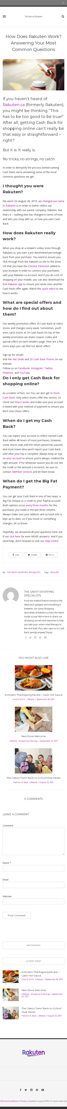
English (54, 572)
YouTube (24, 372)
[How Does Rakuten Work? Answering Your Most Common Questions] (33, 77)
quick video (48, 288)
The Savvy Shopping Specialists (23, 572)
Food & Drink (19, 699)
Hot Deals (18, 359)
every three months (37, 505)
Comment (8, 825)
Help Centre (51, 541)
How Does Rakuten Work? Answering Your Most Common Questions (34, 43)
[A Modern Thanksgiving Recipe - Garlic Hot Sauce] (33, 679)
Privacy (23, 1101)
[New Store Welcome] (33, 720)
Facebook (24, 368)
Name (7, 863)
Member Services (22, 471)
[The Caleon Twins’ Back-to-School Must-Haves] (33, 762)
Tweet (34, 555)
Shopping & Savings (28, 741)
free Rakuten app (13, 284)
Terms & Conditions (9, 1101)
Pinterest (8, 372)
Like (17, 555)
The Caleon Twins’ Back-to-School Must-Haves (33, 777)
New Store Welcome (33, 736)
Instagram (37, 368)
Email (5, 879)
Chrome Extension (38, 266)
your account (14, 458)
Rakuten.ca (14, 104)
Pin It (51, 555)
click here (14, 536)
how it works (22, 402)
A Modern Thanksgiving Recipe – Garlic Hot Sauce (33, 694)
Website (7, 896)
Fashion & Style (20, 782)
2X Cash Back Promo (42, 359)
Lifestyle (30, 699)
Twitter (48, 368)
